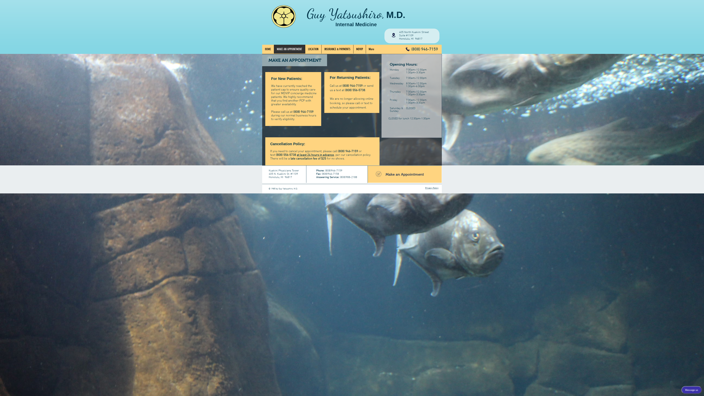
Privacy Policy (432, 188)
